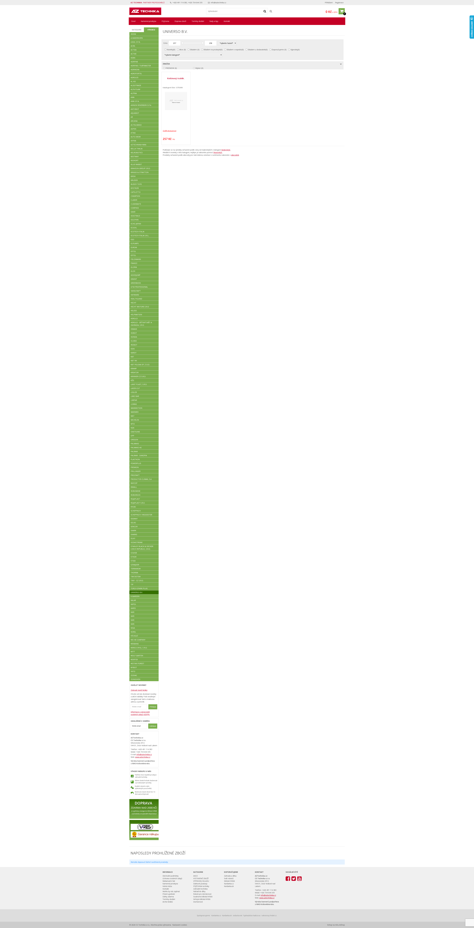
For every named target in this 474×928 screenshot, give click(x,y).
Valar (133, 600)
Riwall (134, 487)
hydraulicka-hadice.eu (251, 915)
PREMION (135, 467)
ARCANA (134, 121)
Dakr (133, 212)
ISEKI (133, 349)
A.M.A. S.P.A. (135, 42)
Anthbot (135, 109)
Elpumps (135, 243)
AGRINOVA (135, 69)
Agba (133, 58)
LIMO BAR (135, 396)
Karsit (134, 353)
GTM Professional (139, 287)
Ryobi (133, 507)
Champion (135, 196)
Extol (133, 251)
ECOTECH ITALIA (137, 231)
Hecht (133, 303)
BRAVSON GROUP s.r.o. (140, 168)
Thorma (134, 572)
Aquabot (135, 113)
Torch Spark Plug (139, 588)
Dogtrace (135, 216)
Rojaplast (135, 499)
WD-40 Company (138, 640)
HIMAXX (134, 329)
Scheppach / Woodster (141, 515)
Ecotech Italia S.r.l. (140, 235)
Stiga (133, 561)
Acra (133, 46)
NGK (132, 428)
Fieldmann (136, 259)
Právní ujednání (169, 894)
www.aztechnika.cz (142, 757)
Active (133, 54)
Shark (133, 530)
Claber (134, 200)
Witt (133, 651)
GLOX (133, 271)
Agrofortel (136, 73)
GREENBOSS (136, 283)
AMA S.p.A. (135, 101)
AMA (132, 97)
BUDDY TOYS (136, 184)
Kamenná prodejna (148, 21)
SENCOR (134, 526)
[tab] (136, 29)
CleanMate (136, 204)
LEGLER (134, 392)
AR (132, 117)
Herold (134, 318)
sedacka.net (237, 915)
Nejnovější (217, 152)
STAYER (134, 553)
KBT (132, 356)
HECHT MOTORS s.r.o (140, 306)
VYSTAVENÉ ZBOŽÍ (200, 878)
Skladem (193, 49)
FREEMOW (170, 68)
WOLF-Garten (137, 655)
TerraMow (136, 568)
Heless (134, 310)
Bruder (134, 180)
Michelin (135, 420)
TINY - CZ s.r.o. (137, 580)
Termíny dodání (198, 21)
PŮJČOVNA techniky (201, 886)
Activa (134, 50)
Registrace (339, 2)
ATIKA (133, 133)
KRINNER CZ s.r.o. (138, 376)
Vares (133, 608)
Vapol (133, 604)
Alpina (134, 93)
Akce (181, 49)
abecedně (235, 155)
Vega (133, 628)
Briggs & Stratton (139, 172)
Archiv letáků (168, 902)
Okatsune (135, 432)
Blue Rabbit (136, 164)
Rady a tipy (213, 21)
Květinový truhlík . (176, 78)
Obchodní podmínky (170, 876)
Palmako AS (136, 447)
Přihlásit (153, 707)
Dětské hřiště (229, 881)
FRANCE (134, 263)
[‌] (288, 878)
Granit (134, 279)
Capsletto (135, 192)
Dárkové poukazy (200, 883)
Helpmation (136, 314)
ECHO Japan (136, 223)
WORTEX (134, 659)
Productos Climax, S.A (141, 479)
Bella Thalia (136, 148)
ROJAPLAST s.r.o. (138, 503)
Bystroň (135, 188)
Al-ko (133, 81)
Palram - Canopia (139, 455)
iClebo (134, 341)
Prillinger (135, 471)
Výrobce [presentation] (151, 30)
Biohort (134, 160)
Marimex (134, 412)
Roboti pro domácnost (202, 894)
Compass (135, 208)
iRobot (134, 345)
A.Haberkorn (137, 38)
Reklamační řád (169, 881)
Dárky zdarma (168, 896)
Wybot (198, 68)
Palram (134, 451)
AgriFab (134, 62)
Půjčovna (165, 21)
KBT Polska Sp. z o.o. (140, 364)
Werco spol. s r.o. (139, 647)
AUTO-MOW (136, 137)
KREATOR (134, 372)
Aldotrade (136, 85)
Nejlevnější (226, 150)
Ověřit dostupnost (169, 131)
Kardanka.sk (229, 886)
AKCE (195, 876)
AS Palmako (136, 125)
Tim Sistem (135, 576)
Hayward (135, 295)
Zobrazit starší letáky (139, 690)
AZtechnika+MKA (138, 144)
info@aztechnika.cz (218, 2)
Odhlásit (152, 726)
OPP (132, 435)
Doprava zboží (180, 21)
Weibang (135, 644)
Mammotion (136, 408)
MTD (133, 424)
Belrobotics (137, 152)
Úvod (133, 21)
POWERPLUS (136, 463)
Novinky (170, 49)
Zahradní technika (200, 889)
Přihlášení (329, 2)
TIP (132, 584)
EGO (132, 239)
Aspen (133, 129)
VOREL (133, 632)
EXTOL (133, 255)
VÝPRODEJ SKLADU (201, 881)
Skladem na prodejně (212, 49)
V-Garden (135, 596)
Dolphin (134, 220)
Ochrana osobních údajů (172, 878)
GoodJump (135, 275)
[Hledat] (265, 11)
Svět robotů (229, 878)
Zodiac (134, 675)
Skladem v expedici (234, 49)
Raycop (134, 483)
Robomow (135, 491)
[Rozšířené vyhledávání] (271, 11)
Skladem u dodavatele (257, 49)
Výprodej (294, 49)
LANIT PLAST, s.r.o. (139, 384)
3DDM (133, 34)
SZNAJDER (135, 565)
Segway (134, 518)
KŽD (132, 380)
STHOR (133, 557)
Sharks (134, 534)
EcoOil (134, 227)
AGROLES (134, 77)
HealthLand (136, 299)
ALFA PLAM (135, 89)
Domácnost (198, 902)
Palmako (135, 443)
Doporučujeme (278, 49)
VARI (132, 612)
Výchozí (134, 636)
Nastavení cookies (179, 925)
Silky (133, 538)
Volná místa (167, 886)
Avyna (133, 141)
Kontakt (227, 21)
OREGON (134, 439)
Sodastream (136, 542)
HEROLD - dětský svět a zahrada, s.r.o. (141, 323)
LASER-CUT (135, 388)
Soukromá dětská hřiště (202, 896)
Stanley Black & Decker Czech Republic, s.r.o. (142, 547)
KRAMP (134, 368)
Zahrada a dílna (230, 876)
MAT (132, 416)
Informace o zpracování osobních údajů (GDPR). (140, 713)
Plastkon (135, 459)
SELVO (133, 522)
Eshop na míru (333, 925)
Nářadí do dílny (199, 891)
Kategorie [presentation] (136, 30)
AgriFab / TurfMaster (141, 65)
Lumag (134, 404)
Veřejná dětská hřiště (201, 899)
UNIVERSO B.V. (137, 592)
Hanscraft (136, 291)
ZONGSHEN (135, 679)
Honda (134, 337)
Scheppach (136, 511)
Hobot (134, 333)
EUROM (134, 247)
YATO (133, 671)
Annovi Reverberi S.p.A (141, 105)
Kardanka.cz (229, 883)
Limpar (134, 400)
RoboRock (135, 495)
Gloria (134, 267)
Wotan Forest (137, 663)
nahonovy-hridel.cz (269, 915)
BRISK (133, 176)
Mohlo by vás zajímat (171, 891)
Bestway (135, 156)
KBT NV (134, 360)
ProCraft (135, 475)
